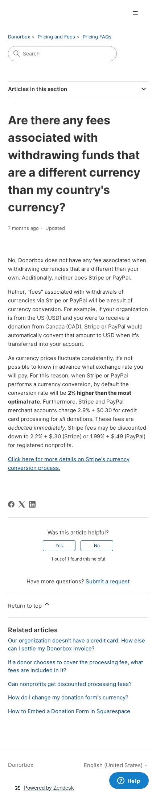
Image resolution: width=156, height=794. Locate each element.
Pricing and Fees (56, 37)
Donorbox (19, 37)
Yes (59, 545)
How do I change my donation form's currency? (68, 697)
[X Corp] (22, 504)
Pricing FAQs (97, 37)
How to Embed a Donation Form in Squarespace (69, 711)
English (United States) (114, 765)
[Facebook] (11, 504)
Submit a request (108, 581)
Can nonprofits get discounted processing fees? (70, 684)
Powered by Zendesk (49, 788)
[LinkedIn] (32, 504)
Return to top (25, 605)
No (97, 545)
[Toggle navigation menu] (135, 13)
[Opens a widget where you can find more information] (129, 781)
